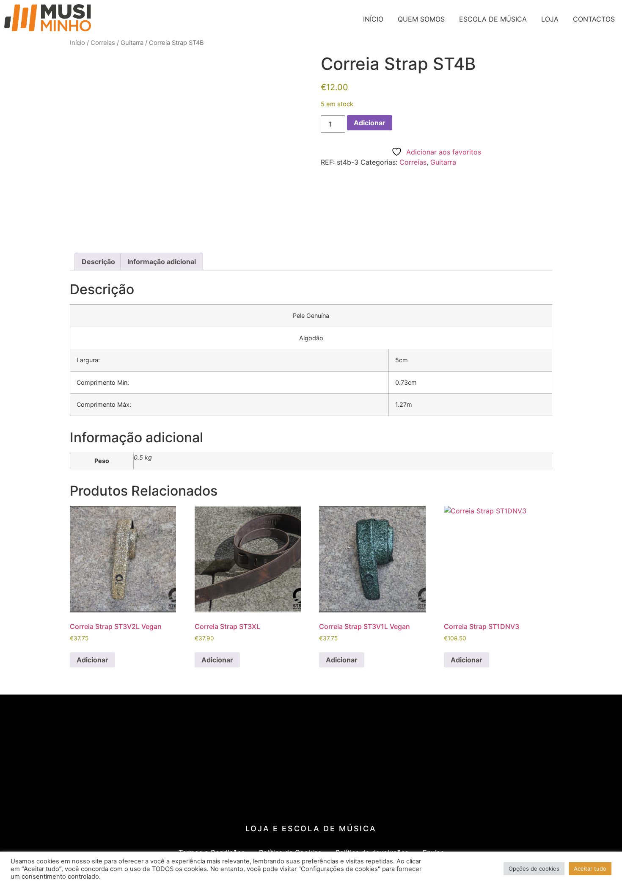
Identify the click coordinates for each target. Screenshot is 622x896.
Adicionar (369, 123)
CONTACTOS (594, 19)
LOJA (550, 19)
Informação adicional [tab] (161, 261)
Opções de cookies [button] (534, 868)
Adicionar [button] (92, 660)
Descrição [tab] (98, 261)
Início (77, 43)
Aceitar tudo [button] (590, 868)
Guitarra (132, 43)
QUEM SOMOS (421, 19)
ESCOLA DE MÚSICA (493, 19)
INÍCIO (373, 19)
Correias (103, 43)
